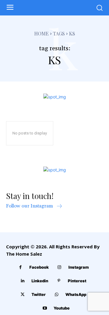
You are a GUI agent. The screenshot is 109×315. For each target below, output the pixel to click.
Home (41, 33)
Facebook (39, 267)
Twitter (38, 294)
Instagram (78, 267)
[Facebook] (20, 267)
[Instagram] (59, 267)
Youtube (62, 308)
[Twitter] (22, 294)
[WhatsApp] (56, 294)
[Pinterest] (59, 281)
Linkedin (39, 280)
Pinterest (77, 280)
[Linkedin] (22, 281)
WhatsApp (75, 294)
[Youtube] (44, 308)
